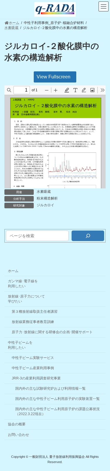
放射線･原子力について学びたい (26, 298)
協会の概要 (17, 424)
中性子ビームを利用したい (20, 345)
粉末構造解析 (47, 198)
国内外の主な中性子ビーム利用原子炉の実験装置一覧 (57, 399)
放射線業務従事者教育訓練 (33, 322)
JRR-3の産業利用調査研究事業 (36, 378)
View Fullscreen (53, 76)
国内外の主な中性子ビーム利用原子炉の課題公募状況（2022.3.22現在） (57, 411)
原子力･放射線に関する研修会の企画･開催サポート (52, 332)
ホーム (13, 271)
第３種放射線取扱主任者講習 (34, 312)
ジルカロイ (45, 205)
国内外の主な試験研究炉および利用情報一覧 (50, 388)
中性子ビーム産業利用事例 (33, 368)
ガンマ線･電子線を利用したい (23, 283)
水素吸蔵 (44, 192)
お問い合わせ (18, 435)
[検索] (88, 236)
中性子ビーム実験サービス (33, 358)
